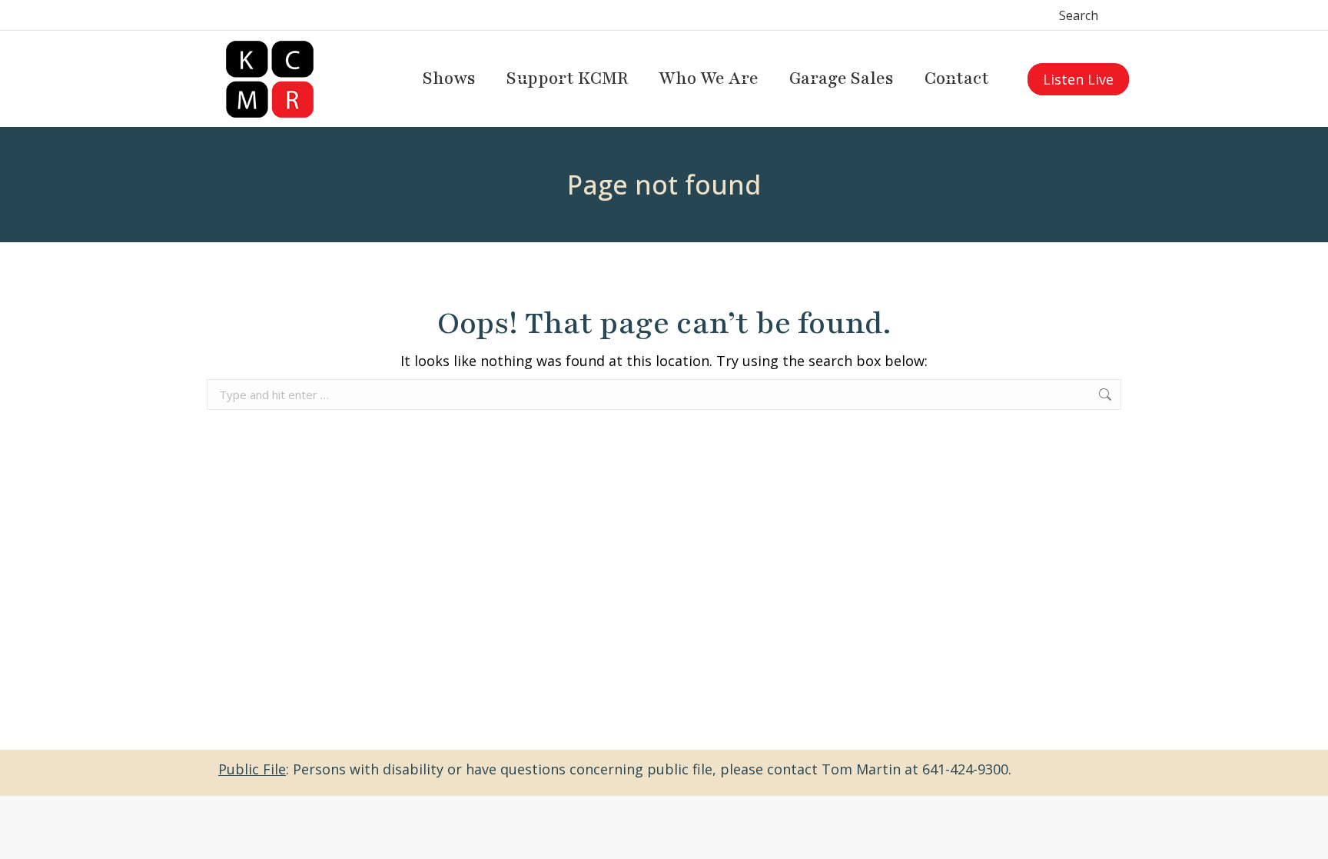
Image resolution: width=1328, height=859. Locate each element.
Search (1078, 15)
